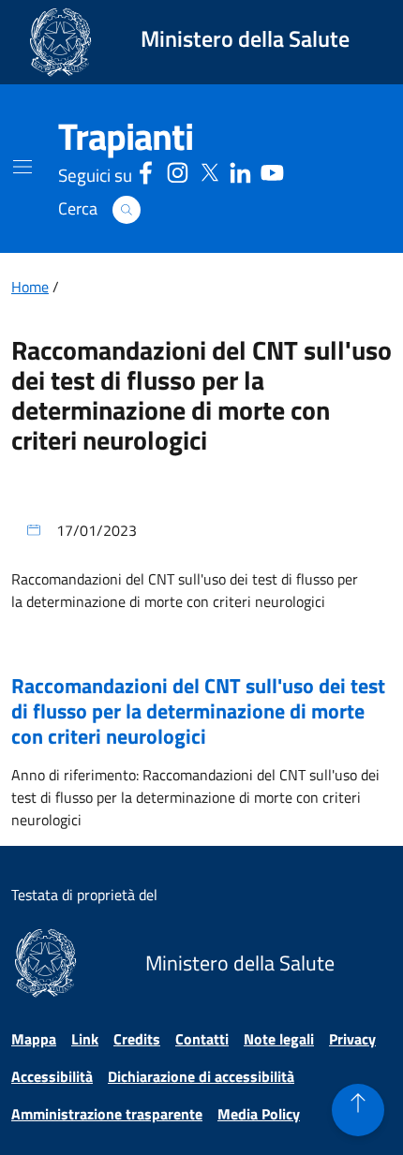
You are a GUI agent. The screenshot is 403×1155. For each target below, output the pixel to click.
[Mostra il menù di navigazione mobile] (22, 166)
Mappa (33, 1039)
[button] (126, 210)
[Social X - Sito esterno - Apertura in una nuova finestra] (209, 170)
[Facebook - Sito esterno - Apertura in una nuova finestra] (145, 170)
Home (30, 286)
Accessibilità (52, 1076)
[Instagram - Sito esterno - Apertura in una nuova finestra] (177, 170)
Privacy (352, 1039)
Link (84, 1039)
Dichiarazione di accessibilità (201, 1076)
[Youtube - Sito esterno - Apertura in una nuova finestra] (272, 170)
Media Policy (258, 1114)
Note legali (279, 1039)
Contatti (202, 1039)
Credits (136, 1039)
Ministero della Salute (245, 38)
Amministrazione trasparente (106, 1114)
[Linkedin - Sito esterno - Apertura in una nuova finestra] (240, 170)
